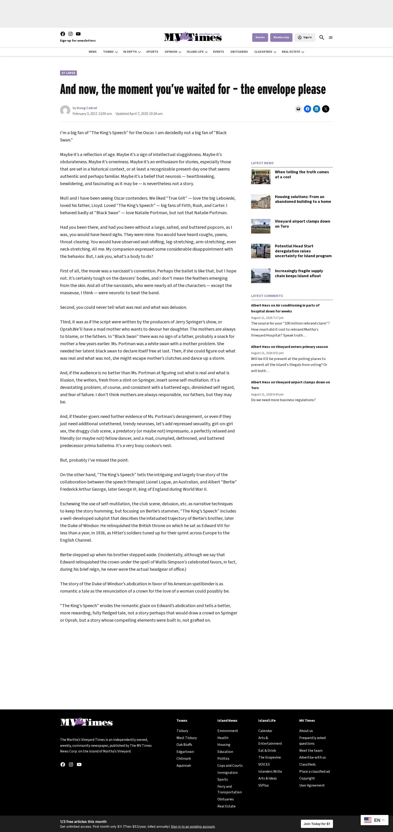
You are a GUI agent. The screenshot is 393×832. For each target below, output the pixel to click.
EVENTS (218, 52)
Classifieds (307, 764)
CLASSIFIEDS (263, 52)
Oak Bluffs (184, 744)
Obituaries (225, 799)
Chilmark (183, 758)
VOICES (264, 764)
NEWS (93, 52)
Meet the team (310, 750)
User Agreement (312, 785)
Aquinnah (183, 765)
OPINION (171, 52)
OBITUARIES (239, 52)
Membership (281, 37)
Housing (223, 744)
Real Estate (226, 806)
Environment (227, 730)
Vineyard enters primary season (302, 346)
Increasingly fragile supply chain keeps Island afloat (299, 273)
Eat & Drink (267, 750)
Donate (260, 37)
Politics (223, 758)
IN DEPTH (130, 52)
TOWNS (108, 52)
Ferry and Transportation (229, 789)
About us (306, 730)
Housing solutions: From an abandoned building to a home (303, 199)
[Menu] (330, 37)
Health (222, 737)
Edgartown (185, 751)
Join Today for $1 (317, 824)
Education (225, 751)
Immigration (227, 772)
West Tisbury (186, 737)
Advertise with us (312, 757)
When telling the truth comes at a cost (302, 174)
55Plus (263, 785)
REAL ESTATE (291, 52)
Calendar (265, 730)
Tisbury (182, 730)
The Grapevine (269, 757)
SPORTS (152, 52)
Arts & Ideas (267, 778)
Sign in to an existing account (193, 826)
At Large (68, 73)
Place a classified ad (314, 771)
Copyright (307, 778)
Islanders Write (270, 771)
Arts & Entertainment (270, 740)
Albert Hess (260, 305)
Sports (222, 779)
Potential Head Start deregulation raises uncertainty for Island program (303, 251)
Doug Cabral (87, 108)
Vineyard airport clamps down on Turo (302, 224)
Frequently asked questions (312, 740)
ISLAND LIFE (195, 52)
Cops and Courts (230, 765)
